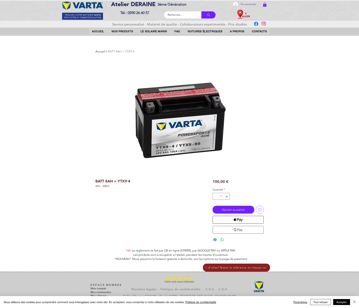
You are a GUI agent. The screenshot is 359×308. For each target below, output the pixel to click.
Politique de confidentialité (200, 302)
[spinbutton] (221, 196)
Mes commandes (100, 292)
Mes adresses (98, 295)
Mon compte (98, 288)
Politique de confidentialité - (182, 289)
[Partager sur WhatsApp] (222, 239)
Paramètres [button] (300, 302)
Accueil (100, 51)
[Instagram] (263, 24)
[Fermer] (354, 302)
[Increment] (227, 196)
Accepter (341, 302)
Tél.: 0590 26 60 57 (134, 12)
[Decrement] (215, 196)
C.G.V (209, 289)
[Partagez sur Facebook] (215, 239)
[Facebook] (256, 24)
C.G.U (222, 289)
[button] (265, 4)
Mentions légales (144, 289)
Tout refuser (320, 302)
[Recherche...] (208, 14)
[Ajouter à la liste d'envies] (260, 210)
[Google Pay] (238, 230)
